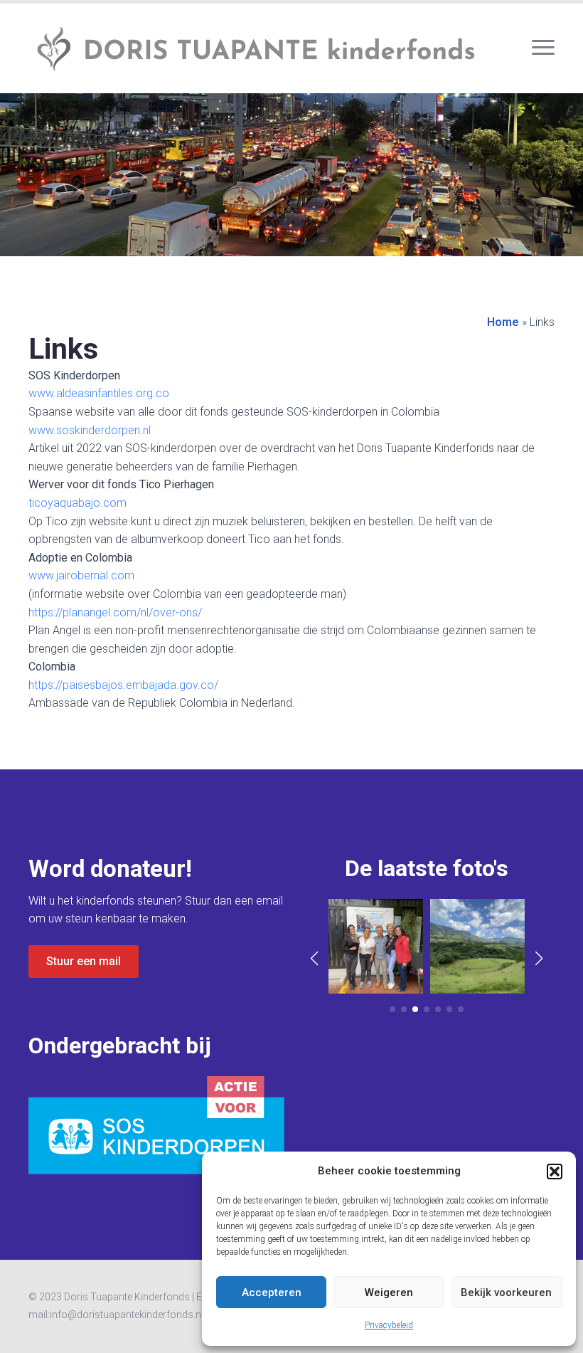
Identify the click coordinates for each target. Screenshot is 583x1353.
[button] (554, 1171)
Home (503, 322)
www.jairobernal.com (81, 575)
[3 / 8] (375, 946)
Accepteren (271, 1292)
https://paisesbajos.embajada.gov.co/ (123, 685)
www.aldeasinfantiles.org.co (98, 393)
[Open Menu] (543, 47)
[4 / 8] (477, 946)
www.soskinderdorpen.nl (89, 430)
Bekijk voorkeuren (506, 1292)
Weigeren (389, 1292)
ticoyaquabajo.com (77, 503)
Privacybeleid (389, 1325)
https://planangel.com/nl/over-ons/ (115, 612)
